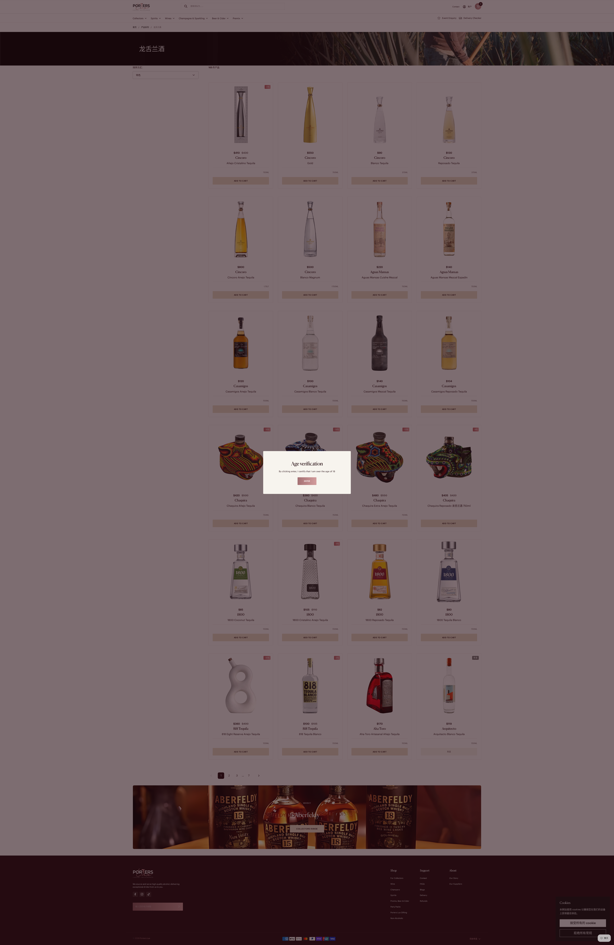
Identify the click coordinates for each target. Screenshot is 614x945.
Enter (307, 481)
